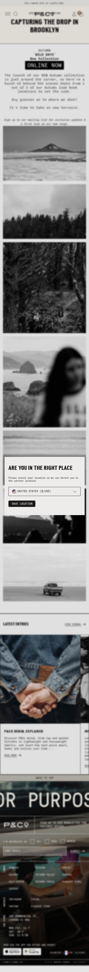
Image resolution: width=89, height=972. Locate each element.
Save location (22, 503)
